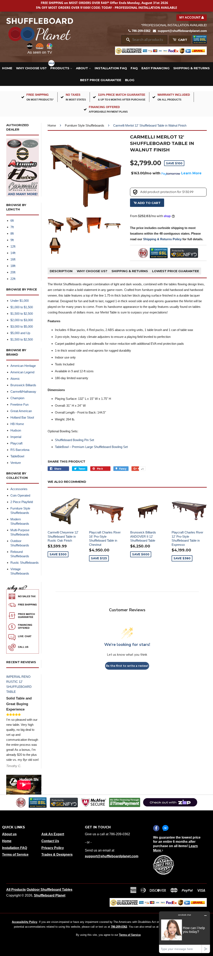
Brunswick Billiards (23, 385)
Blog (129, 80)
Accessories (18, 489)
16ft (12, 259)
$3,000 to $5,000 (21, 326)
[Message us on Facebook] (165, 828)
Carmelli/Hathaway (23, 391)
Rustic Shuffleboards (24, 562)
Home (7, 68)
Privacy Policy (52, 848)
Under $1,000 (19, 300)
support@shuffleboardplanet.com (182, 31)
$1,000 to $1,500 (21, 307)
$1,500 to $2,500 (21, 313)
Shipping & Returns (191, 68)
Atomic (15, 378)
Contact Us (50, 841)
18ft (12, 266)
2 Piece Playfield (21, 502)
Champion (17, 398)
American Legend (22, 372)
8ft (12, 233)
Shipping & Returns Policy (162, 239)
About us (9, 834)
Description (61, 271)
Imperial (15, 437)
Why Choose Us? (31, 68)
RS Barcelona (19, 450)
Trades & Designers (57, 854)
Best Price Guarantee (100, 80)
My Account (190, 17)
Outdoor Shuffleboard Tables (49, 889)
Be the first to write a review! (127, 666)
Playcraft (16, 443)
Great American (21, 411)
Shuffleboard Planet (49, 895)
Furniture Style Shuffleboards (84, 125)
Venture (15, 462)
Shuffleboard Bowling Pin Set (74, 440)
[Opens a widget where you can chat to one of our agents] (184, 932)
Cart (182, 40)
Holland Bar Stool (22, 417)
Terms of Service (15, 854)
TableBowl (17, 456)
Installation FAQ (111, 68)
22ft (12, 279)
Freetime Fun (19, 404)
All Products (16, 889)
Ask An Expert (52, 834)
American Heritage (23, 365)
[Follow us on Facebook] (156, 828)
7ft (12, 227)
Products (60, 68)
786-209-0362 (141, 31)
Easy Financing (155, 68)
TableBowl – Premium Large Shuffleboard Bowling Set (91, 447)
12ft (12, 246)
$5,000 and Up (20, 333)
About (82, 68)
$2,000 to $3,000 (21, 320)
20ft (12, 272)
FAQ (134, 68)
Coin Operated (20, 495)
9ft (12, 240)
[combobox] (148, 40)
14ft (12, 253)
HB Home (17, 424)
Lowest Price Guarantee (175, 271)
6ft (12, 220)
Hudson (15, 430)
